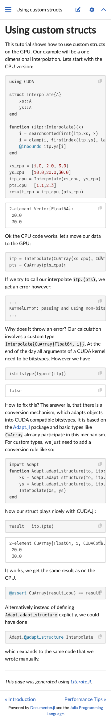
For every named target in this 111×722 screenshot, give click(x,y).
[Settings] (91, 9)
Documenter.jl (42, 708)
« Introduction (20, 699)
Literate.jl (81, 681)
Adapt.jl (21, 427)
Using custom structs (50, 30)
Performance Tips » (85, 699)
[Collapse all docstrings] (103, 9)
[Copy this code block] (100, 81)
